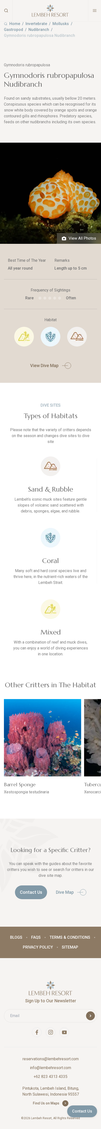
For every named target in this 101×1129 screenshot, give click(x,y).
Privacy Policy (38, 947)
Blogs (16, 937)
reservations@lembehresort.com (51, 1059)
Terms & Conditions (70, 937)
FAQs (36, 937)
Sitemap (70, 947)
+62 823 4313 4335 (50, 1076)
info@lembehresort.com (50, 1067)
